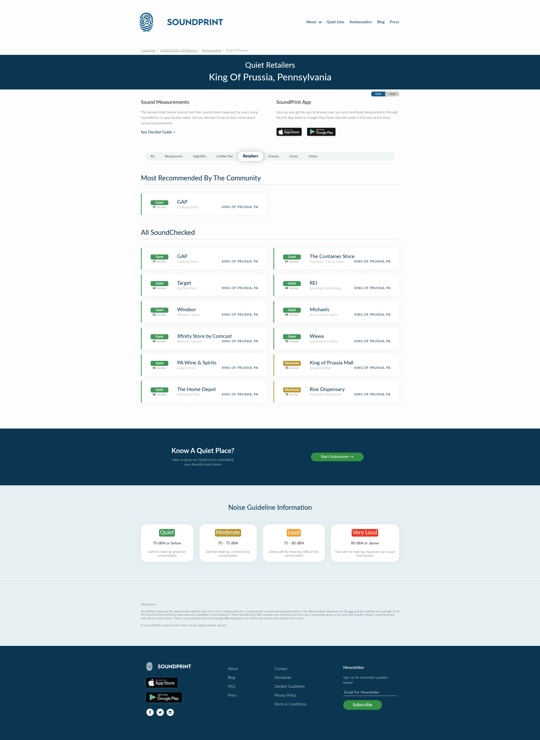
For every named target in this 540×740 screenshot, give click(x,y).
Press (394, 22)
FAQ (231, 687)
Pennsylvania (211, 50)
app (351, 611)
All (152, 156)
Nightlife (199, 156)
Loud (392, 94)
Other (312, 156)
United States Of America (178, 50)
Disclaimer (282, 678)
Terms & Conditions (290, 704)
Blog (381, 22)
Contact (280, 669)
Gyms (293, 156)
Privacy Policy (285, 695)
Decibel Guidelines (289, 687)
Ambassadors (361, 22)
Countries (148, 50)
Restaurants (173, 156)
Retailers (250, 156)
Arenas (274, 156)
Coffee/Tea (224, 156)
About (311, 22)
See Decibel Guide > (158, 132)
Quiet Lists (335, 22)
